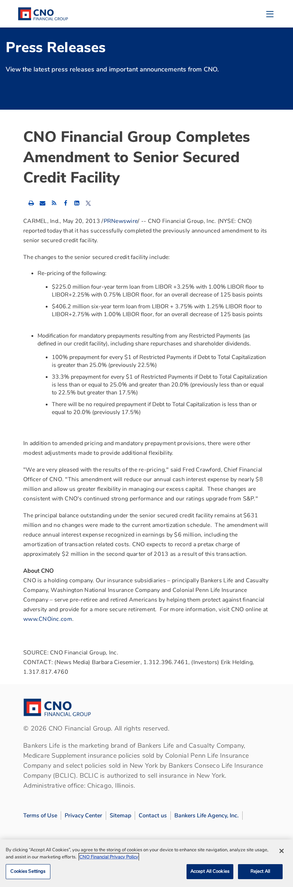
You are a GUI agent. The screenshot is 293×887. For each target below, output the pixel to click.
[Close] (281, 851)
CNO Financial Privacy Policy (108, 857)
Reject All (260, 871)
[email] (42, 203)
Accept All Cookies (209, 871)
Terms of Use (40, 815)
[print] (31, 203)
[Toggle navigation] (269, 14)
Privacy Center (83, 815)
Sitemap (120, 815)
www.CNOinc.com (47, 619)
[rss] (54, 203)
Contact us (153, 815)
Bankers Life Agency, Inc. (206, 815)
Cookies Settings (27, 871)
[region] (146, 863)
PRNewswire (121, 221)
